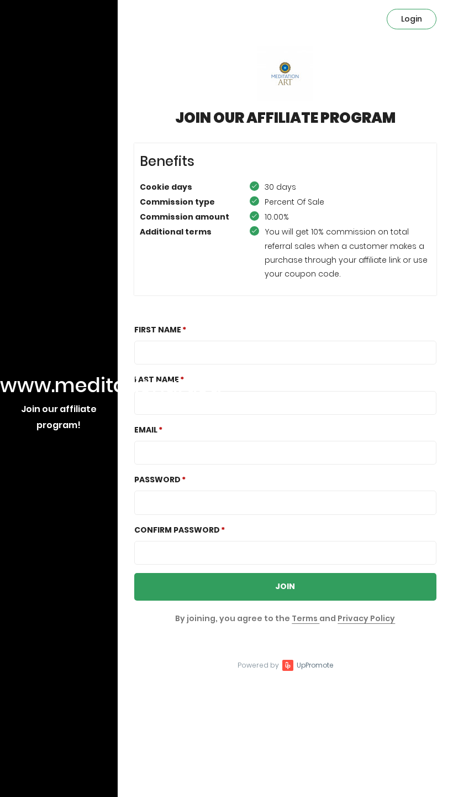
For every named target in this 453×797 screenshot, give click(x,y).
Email (145, 429)
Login (411, 18)
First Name (157, 329)
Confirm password (177, 529)
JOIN (285, 586)
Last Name (156, 379)
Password (157, 479)
